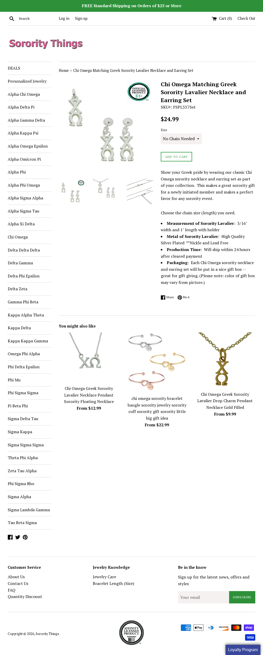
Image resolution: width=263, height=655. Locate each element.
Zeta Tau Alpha (22, 471)
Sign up (81, 18)
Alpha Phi (17, 172)
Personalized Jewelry (27, 81)
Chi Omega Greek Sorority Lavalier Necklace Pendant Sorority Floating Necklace (89, 395)
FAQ (11, 590)
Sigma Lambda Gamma (29, 510)
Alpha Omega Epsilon (28, 146)
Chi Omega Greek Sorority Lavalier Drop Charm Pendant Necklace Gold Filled (225, 400)
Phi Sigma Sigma (23, 393)
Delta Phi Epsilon (24, 276)
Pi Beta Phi (18, 406)
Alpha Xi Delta (21, 224)
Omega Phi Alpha (24, 354)
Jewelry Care (104, 577)
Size (164, 130)
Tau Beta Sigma (22, 522)
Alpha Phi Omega (24, 185)
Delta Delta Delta (24, 250)
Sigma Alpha (19, 496)
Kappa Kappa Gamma (28, 341)
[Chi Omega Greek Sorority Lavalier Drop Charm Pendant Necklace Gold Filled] (225, 360)
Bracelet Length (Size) (113, 583)
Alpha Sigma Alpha (25, 198)
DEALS (14, 68)
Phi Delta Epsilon (24, 367)
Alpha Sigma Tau (23, 211)
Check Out (246, 18)
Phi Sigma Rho (21, 483)
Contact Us (18, 583)
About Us (16, 577)
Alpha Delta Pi (21, 107)
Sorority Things (47, 634)
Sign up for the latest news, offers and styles (213, 580)
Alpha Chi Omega (24, 94)
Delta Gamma (20, 263)
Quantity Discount (25, 596)
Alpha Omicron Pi (24, 159)
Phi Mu (14, 380)
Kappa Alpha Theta (26, 315)
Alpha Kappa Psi (23, 133)
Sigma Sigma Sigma (26, 445)
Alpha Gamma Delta (26, 120)
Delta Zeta (17, 289)
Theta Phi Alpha (23, 457)
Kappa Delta (19, 328)
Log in (64, 18)
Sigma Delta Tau (23, 418)
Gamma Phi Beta (23, 302)
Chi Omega (18, 237)
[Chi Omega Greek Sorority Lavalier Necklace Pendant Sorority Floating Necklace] (89, 357)
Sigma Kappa (20, 432)
